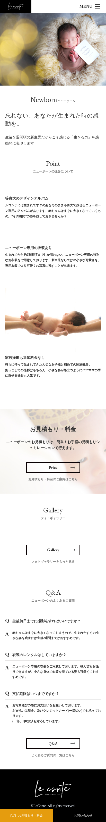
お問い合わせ (83, 815)
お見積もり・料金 (30, 815)
